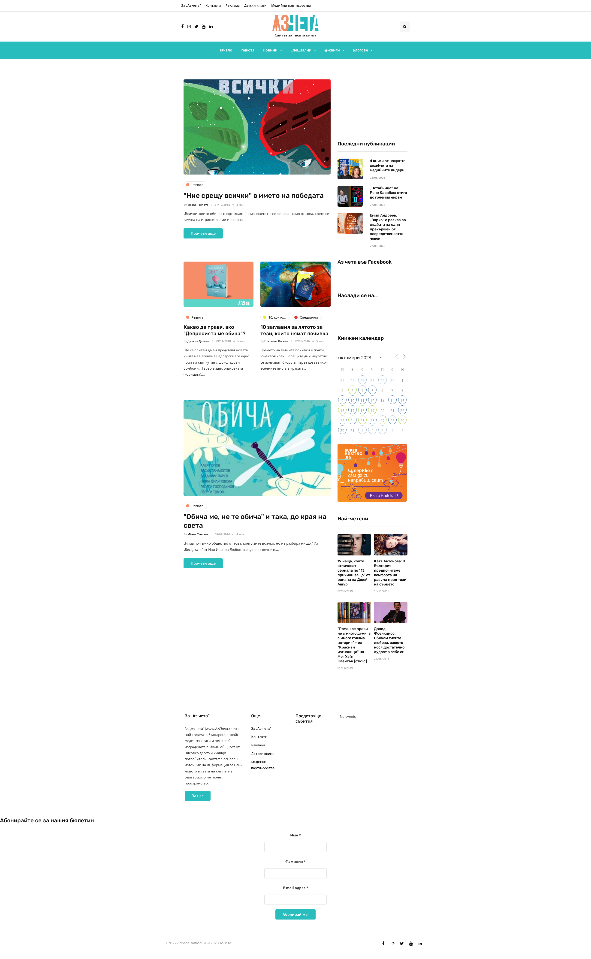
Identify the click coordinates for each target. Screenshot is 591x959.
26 (372, 420)
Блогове (360, 50)
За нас (197, 795)
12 (372, 400)
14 (392, 400)
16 (342, 410)
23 (342, 420)
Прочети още (203, 233)
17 (352, 410)
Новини (270, 50)
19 (372, 410)
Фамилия (295, 861)
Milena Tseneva (197, 205)
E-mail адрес (295, 887)
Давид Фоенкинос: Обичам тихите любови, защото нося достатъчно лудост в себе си (389, 640)
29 (382, 380)
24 (352, 420)
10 (352, 400)
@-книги (332, 50)
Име (295, 835)
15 (402, 400)
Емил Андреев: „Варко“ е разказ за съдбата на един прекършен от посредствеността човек (388, 227)
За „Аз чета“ (191, 5)
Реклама (233, 5)
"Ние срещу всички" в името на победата (254, 195)
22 (402, 410)
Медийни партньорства (291, 5)
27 (362, 380)
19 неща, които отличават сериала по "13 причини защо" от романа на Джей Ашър (354, 572)
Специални (300, 50)
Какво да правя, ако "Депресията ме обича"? (214, 330)
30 (342, 430)
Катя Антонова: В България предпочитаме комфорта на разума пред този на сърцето (390, 572)
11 (362, 400)
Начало (225, 50)
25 (362, 420)
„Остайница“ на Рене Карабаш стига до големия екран (388, 192)
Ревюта (247, 50)
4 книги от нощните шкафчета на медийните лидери (387, 165)
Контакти (213, 5)
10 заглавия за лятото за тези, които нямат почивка (294, 330)
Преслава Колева (276, 341)
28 (392, 420)
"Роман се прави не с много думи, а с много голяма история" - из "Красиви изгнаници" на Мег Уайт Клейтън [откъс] (354, 645)
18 (362, 410)
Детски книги (255, 5)
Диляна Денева (198, 341)
